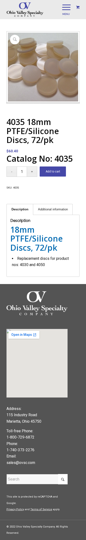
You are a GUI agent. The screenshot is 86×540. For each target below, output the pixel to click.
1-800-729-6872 (20, 437)
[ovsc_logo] (35, 9)
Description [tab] (19, 209)
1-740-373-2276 (20, 450)
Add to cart (53, 171)
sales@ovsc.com (20, 462)
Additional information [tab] (53, 209)
